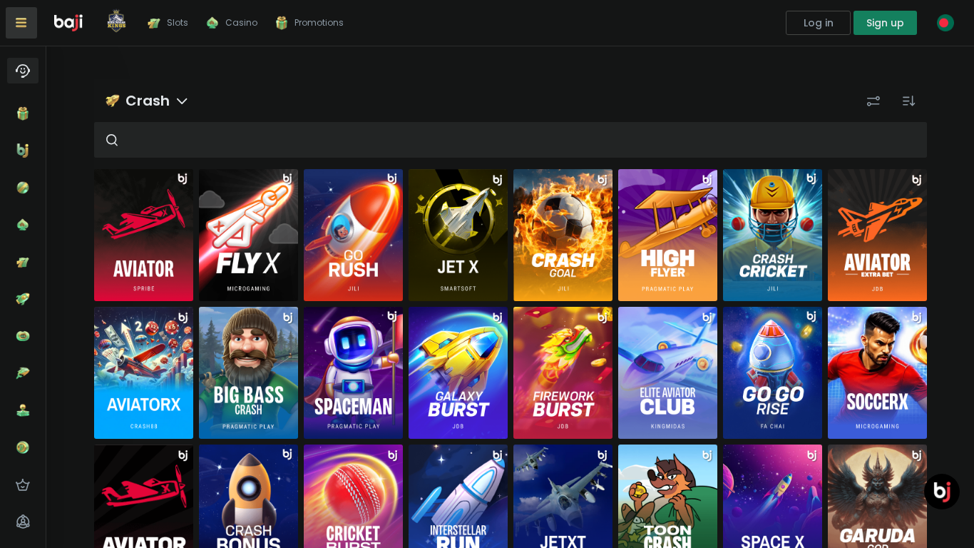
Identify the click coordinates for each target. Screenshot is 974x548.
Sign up (885, 23)
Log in (819, 23)
